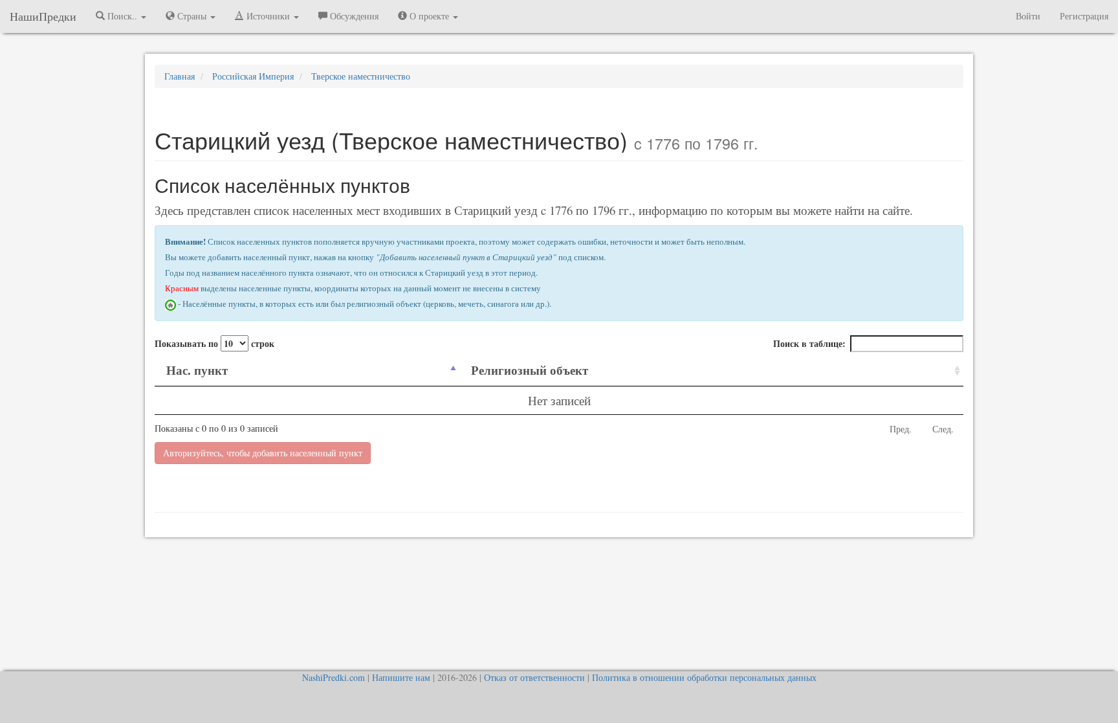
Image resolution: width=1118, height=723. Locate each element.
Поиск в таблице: (809, 343)
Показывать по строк (214, 343)
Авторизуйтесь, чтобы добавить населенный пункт (262, 453)
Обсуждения (352, 16)
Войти (1028, 16)
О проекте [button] (429, 16)
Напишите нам (401, 677)
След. (943, 429)
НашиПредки (43, 16)
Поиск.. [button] (122, 16)
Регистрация (1084, 16)
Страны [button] (192, 16)
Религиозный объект (529, 370)
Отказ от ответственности (534, 677)
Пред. (901, 429)
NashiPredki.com (333, 677)
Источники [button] (268, 16)
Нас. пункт (197, 370)
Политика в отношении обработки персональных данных (704, 677)
